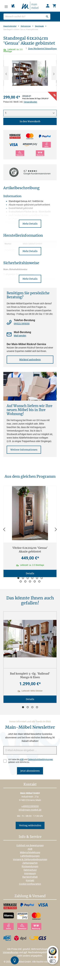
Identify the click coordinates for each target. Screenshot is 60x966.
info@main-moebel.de (30, 809)
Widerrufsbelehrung (30, 852)
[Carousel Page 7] (21, 581)
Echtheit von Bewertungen (30, 845)
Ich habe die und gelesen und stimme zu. (30, 760)
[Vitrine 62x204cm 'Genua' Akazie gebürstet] (30, 513)
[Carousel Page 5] (37, 578)
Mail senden (20, 335)
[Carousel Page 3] (28, 578)
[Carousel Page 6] (42, 578)
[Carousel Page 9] (30, 581)
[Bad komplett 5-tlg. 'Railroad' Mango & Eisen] (30, 639)
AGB (22, 759)
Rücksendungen (30, 866)
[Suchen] (47, 16)
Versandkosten (30, 102)
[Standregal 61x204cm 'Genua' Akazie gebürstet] (30, 73)
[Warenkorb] (54, 6)
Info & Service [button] (30, 837)
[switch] (53, 961)
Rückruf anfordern (30, 359)
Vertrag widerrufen (30, 825)
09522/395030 (22, 323)
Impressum (30, 873)
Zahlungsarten (30, 863)
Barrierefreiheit (30, 877)
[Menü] (6, 5)
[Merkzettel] (13, 6)
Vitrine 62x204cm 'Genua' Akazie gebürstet (30, 549)
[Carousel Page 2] (23, 578)
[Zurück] (4, 529)
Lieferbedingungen (30, 856)
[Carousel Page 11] (39, 581)
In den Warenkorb (30, 121)
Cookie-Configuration (30, 884)
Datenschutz (30, 870)
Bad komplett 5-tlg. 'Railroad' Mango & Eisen (30, 675)
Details (30, 573)
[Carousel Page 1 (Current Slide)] (18, 578)
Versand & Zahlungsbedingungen (30, 859)
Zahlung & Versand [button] (30, 896)
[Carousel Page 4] (32, 578)
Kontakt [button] (30, 784)
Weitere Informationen (23, 449)
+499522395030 (30, 806)
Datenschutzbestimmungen (40, 759)
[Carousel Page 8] (25, 581)
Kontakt (30, 880)
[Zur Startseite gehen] (30, 5)
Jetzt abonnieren (30, 770)
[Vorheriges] (6, 73)
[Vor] (55, 529)
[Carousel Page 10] (35, 581)
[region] (30, 73)
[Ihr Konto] (47, 6)
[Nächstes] (53, 73)
